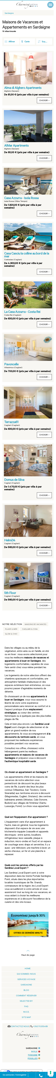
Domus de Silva (14, 480)
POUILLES (32, 1059)
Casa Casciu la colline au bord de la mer (26, 255)
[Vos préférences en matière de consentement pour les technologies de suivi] (51, 1073)
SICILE (34, 1052)
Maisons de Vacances (35, 625)
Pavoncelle (11, 365)
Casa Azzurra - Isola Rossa (21, 198)
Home (27, 969)
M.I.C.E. (26, 1012)
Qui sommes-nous (26, 974)
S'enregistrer (21, 1075)
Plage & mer (11, 629)
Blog (26, 990)
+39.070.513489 (40, 1027)
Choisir (43, 101)
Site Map (26, 1017)
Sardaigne (26, 985)
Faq (26, 1007)
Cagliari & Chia (29, 629)
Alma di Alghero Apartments (22, 88)
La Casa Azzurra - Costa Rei (22, 312)
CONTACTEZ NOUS (19, 1027)
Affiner (12, 41)
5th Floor (10, 593)
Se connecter (8, 1075)
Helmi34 (9, 541)
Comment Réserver (26, 996)
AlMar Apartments (16, 146)
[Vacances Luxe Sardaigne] (30, 4)
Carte (27, 41)
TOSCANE (32, 1055)
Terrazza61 (11, 422)
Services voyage (26, 979)
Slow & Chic (11, 634)
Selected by (26, 1001)
